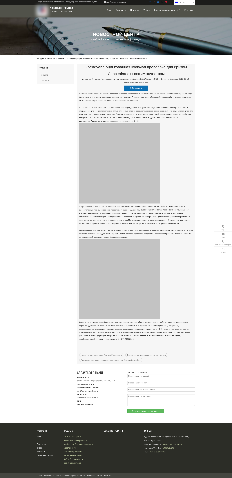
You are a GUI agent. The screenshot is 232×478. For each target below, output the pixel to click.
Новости (45, 80)
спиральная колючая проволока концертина (99, 206)
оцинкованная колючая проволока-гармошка (162, 209)
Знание (44, 75)
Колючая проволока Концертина (94, 93)
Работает (143, 82)
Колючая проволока (73, 451)
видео (39, 448)
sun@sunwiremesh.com (87, 391)
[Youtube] (166, 2)
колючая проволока (160, 93)
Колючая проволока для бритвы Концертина (101, 355)
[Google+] (154, 2)
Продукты (41, 444)
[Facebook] (150, 2)
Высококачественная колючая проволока (146, 355)
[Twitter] (162, 2)
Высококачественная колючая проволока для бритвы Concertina (111, 360)
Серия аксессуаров (72, 463)
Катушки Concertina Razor (91, 107)
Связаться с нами (45, 455)
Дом (39, 436)
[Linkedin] (158, 2)
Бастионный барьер (73, 455)
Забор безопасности (73, 459)
